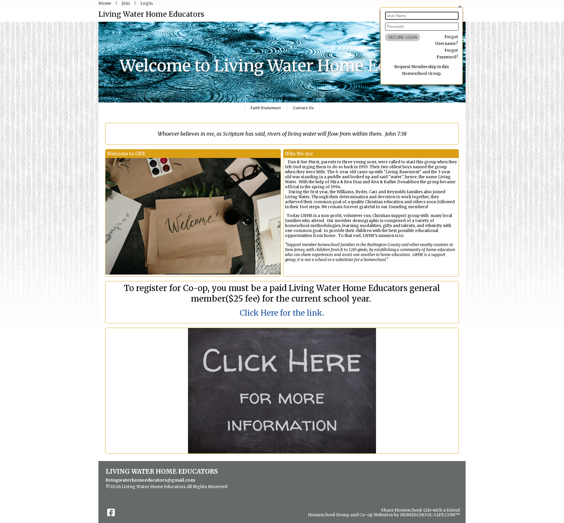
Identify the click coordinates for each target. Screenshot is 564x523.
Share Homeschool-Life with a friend (420, 510)
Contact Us (303, 107)
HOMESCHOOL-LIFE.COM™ (430, 514)
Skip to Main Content (133, 491)
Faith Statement (266, 107)
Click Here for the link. (282, 313)
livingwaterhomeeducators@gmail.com (150, 480)
